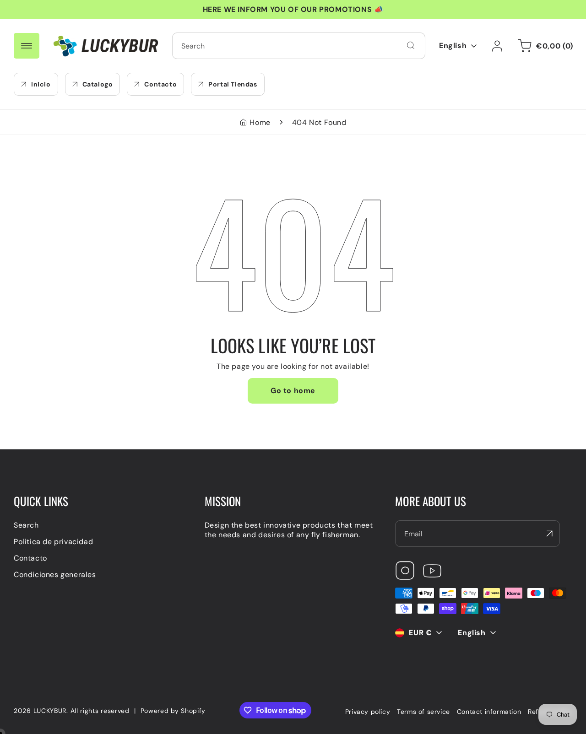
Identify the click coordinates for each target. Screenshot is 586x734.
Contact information (489, 711)
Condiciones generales (55, 574)
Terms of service (423, 711)
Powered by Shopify (173, 711)
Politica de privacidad (53, 541)
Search (26, 525)
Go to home (293, 390)
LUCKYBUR (50, 711)
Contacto (30, 558)
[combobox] (299, 46)
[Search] (411, 45)
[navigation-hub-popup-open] (26, 46)
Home (260, 122)
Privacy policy (367, 711)
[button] (544, 46)
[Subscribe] (549, 533)
